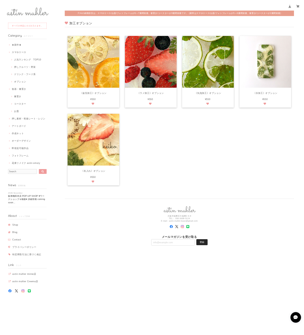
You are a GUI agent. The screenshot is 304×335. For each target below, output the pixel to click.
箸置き (17, 96)
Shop (15, 225)
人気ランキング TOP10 (27, 59)
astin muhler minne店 (24, 274)
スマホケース (19, 52)
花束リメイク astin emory (26, 163)
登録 (202, 242)
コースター (20, 104)
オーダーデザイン (21, 140)
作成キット (18, 133)
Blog (14, 232)
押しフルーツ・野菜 (25, 67)
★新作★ (16, 45)
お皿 (16, 111)
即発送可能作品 (20, 148)
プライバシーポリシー (24, 247)
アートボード (19, 126)
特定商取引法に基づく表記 (26, 254)
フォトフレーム (20, 155)
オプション (20, 81)
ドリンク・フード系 (25, 74)
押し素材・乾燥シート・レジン (28, 118)
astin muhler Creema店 (25, 281)
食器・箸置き (19, 89)
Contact (16, 239)
